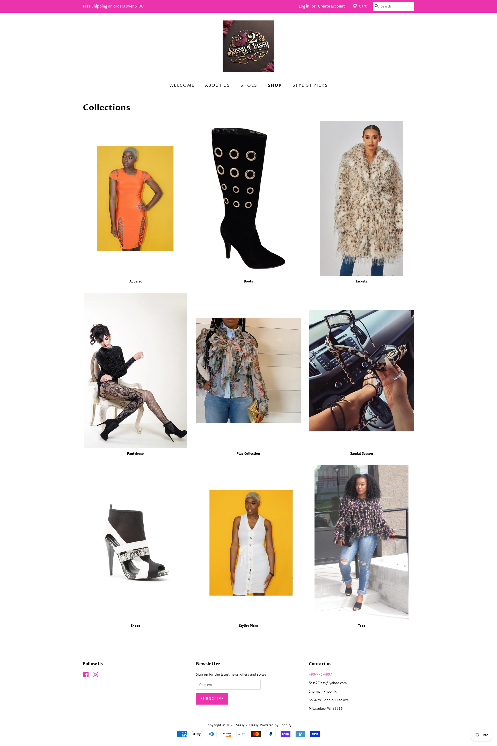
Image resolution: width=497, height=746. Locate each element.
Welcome (182, 85)
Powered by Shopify (275, 725)
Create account (331, 6)
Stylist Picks (310, 85)
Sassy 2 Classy (247, 725)
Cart (363, 6)
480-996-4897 (320, 674)
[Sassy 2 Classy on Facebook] (86, 675)
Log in (304, 6)
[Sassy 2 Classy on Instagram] (95, 675)
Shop (275, 85)
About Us (217, 85)
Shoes (248, 85)
